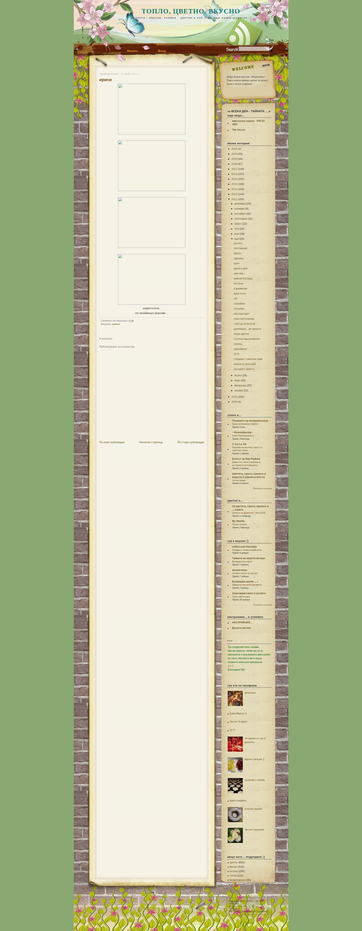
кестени (238, 283)
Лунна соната (239, 524)
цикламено (240, 349)
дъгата (238, 243)
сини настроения (244, 318)
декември (240, 203)
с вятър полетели (244, 323)
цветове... (239, 273)
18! (235, 298)
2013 (234, 189)
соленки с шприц (255, 780)
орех (236, 263)
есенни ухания (253, 808)
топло (233, 875)
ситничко (239, 308)
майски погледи (243, 278)
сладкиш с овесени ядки (248, 359)
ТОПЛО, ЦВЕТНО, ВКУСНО (191, 11)
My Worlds (238, 521)
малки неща (239, 570)
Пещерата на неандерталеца (250, 420)
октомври (240, 213)
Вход (162, 50)
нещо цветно (241, 333)
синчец (238, 343)
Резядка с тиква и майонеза (247, 550)
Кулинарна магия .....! (245, 581)
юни (236, 233)
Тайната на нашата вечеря (248, 558)
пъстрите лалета (244, 369)
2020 (234, 153)
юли (236, 228)
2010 (234, 396)
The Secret (238, 129)
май (236, 238)
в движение (240, 288)
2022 (234, 148)
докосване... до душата (247, 328)
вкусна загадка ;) (254, 759)
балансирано (238, 880)
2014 (234, 184)
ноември (239, 208)
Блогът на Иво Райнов (246, 458)
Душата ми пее (241, 627)
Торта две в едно (241, 596)
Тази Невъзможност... (243, 435)
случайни (239, 303)
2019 (234, 159)
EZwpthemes (262, 911)
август (238, 223)
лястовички (240, 248)
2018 (234, 164)
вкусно (233, 866)
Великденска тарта (242, 561)
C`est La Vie (239, 444)
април (238, 375)
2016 (234, 174)
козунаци (250, 692)
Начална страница (151, 442)
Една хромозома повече (245, 424)
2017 (234, 169)
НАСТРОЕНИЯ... (242, 622)
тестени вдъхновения (247, 338)
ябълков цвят (242, 313)
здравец (239, 258)
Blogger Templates (238, 906)
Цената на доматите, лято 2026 (248, 513)
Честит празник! (254, 829)
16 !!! (236, 354)
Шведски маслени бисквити (247, 584)
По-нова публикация (112, 442)
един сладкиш (238, 800)
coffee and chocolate (244, 546)
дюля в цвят (241, 268)
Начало (132, 50)
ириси (105, 79)
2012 (234, 194)
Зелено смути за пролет (245, 573)
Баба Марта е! (238, 713)
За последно (239, 480)
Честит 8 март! (238, 721)
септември (240, 218)
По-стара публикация (190, 442)
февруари (240, 385)
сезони (234, 871)
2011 (234, 199)
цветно (116, 324)
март (237, 380)
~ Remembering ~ (242, 432)
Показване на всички (262, 488)
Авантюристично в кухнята (249, 593)
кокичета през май (245, 364)
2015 (234, 179)
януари (238, 390)
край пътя (240, 293)
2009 (234, 401)
